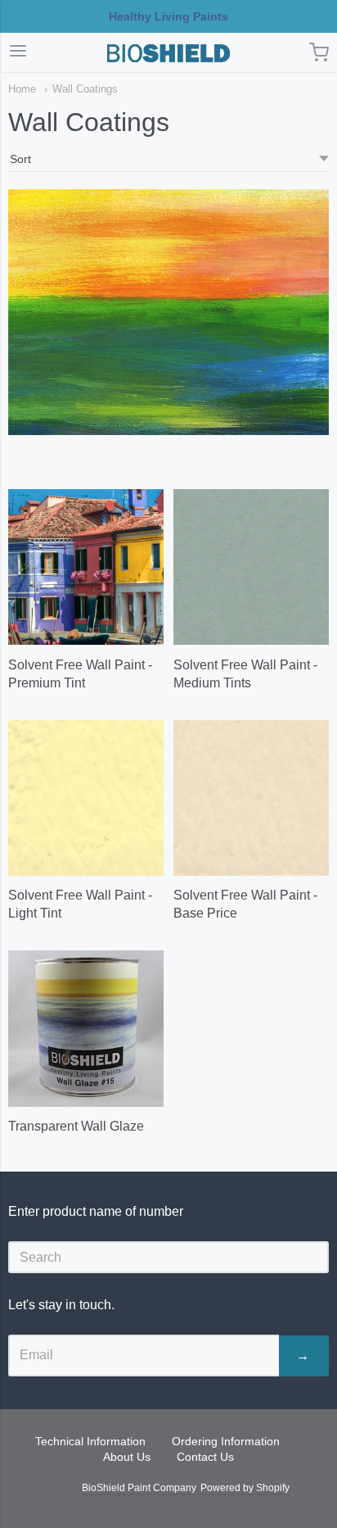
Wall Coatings (85, 89)
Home (22, 89)
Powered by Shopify (244, 1488)
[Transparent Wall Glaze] (86, 1028)
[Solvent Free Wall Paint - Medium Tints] (251, 567)
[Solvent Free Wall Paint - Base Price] (251, 798)
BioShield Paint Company (138, 1488)
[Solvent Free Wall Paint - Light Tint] (86, 798)
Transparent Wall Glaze (76, 1126)
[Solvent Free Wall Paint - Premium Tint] (86, 567)
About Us (127, 1456)
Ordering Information (226, 1441)
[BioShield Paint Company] (168, 53)
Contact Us (205, 1456)
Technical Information (90, 1441)
